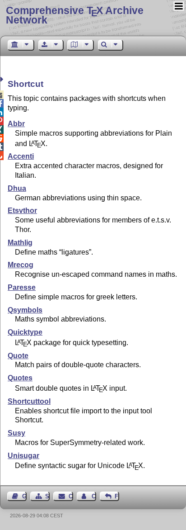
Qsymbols (25, 310)
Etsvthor (22, 210)
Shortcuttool (29, 401)
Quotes (20, 378)
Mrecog (20, 265)
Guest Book (24, 496)
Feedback (117, 496)
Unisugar (23, 455)
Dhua (17, 188)
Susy (16, 433)
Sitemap (47, 496)
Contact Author (94, 496)
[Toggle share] (2, 79)
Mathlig (20, 242)
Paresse (22, 287)
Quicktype (25, 332)
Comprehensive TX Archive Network (75, 15)
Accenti (21, 156)
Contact (71, 496)
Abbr (16, 124)
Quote (18, 356)
